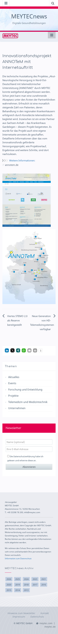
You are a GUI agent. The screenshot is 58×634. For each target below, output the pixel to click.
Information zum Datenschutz (18, 558)
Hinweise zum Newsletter (21, 613)
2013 (26, 590)
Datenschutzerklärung (24, 456)
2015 (9, 590)
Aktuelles (13, 377)
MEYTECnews (29, 16)
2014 (17, 590)
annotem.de (11, 164)
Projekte (13, 395)
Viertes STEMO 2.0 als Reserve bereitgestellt (17, 320)
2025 (17, 579)
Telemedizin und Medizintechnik (28, 402)
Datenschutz (37, 616)
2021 (43, 579)
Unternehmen (16, 408)
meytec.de (50, 626)
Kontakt (45, 613)
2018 (26, 584)
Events (12, 383)
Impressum (19, 616)
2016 (43, 584)
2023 (35, 579)
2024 (26, 579)
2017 (35, 584)
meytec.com (45, 623)
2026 (9, 579)
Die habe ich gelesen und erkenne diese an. (25, 458)
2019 (17, 584)
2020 (9, 584)
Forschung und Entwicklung (25, 389)
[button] (7, 350)
